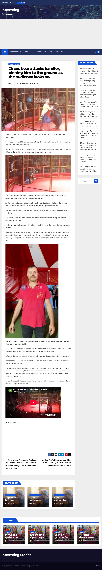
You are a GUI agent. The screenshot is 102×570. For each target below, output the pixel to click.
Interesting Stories (16, 555)
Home (98, 566)
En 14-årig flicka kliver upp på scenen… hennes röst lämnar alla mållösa (89, 169)
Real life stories (14, 64)
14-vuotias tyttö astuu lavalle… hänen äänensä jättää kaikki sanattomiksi (89, 71)
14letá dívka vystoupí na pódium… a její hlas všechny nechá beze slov (89, 114)
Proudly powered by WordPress (10, 566)
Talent (48, 52)
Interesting (15, 52)
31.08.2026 (10, 541)
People (28, 52)
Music (38, 52)
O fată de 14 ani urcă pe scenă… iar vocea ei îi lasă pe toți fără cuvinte (88, 124)
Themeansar (35, 566)
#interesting (25, 83)
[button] (95, 52)
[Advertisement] (51, 34)
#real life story (34, 83)
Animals (59, 52)
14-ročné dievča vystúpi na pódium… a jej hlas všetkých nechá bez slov (89, 104)
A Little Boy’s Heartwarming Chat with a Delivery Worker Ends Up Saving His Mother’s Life (56, 463)
